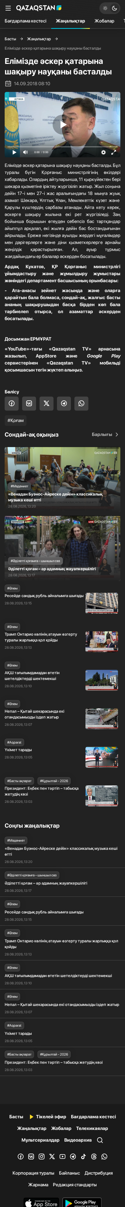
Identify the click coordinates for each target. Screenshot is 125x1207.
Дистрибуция (99, 1173)
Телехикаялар (92, 1128)
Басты (10, 38)
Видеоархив (78, 1140)
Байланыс (69, 1173)
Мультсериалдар (41, 1140)
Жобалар (104, 21)
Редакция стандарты (75, 1184)
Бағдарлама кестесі (26, 21)
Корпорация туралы (33, 1173)
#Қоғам (16, 420)
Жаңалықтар (70, 21)
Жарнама (38, 1184)
